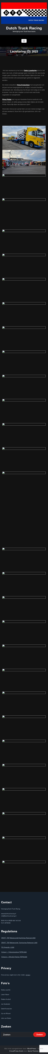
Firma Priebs (6, 99)
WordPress (31, 1048)
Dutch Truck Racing (24, 28)
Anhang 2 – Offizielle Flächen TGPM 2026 (14, 957)
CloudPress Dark (16, 1051)
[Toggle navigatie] (24, 41)
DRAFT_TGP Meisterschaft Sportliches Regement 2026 (18, 938)
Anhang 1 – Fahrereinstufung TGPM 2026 (14, 952)
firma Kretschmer (23, 85)
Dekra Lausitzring (30, 70)
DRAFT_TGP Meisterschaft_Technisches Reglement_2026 (19, 943)
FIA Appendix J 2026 (7, 947)
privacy (28, 975)
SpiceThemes (33, 1051)
